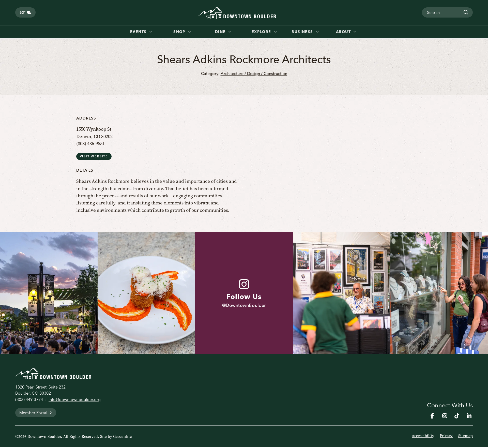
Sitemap (465, 435)
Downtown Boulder (44, 436)
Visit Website (94, 156)
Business (303, 31)
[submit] (466, 12)
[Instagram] (444, 416)
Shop (180, 31)
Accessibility (423, 435)
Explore (262, 31)
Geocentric (122, 436)
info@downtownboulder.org (75, 399)
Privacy (446, 435)
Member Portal (33, 412)
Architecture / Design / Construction (254, 73)
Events (139, 31)
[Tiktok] (457, 416)
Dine (221, 31)
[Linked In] (469, 416)
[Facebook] (432, 416)
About (344, 31)
